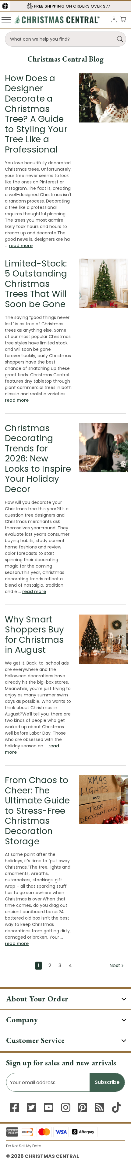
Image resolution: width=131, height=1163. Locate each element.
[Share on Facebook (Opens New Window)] (14, 1107)
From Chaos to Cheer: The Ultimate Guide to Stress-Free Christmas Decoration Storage (37, 810)
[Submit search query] (120, 39)
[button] (5, 6)
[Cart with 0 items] (123, 19)
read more (21, 246)
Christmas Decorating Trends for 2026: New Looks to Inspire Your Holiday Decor (38, 458)
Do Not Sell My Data (23, 1145)
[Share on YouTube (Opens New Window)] (48, 1107)
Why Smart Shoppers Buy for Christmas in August (34, 635)
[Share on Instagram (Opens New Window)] (65, 1107)
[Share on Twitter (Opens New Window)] (31, 1107)
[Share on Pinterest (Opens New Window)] (82, 1107)
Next (115, 965)
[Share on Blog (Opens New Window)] (99, 1107)
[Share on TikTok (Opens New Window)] (116, 1107)
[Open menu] (6, 19)
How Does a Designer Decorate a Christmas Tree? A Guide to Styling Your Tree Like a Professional (36, 114)
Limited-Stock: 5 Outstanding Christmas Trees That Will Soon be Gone (36, 284)
